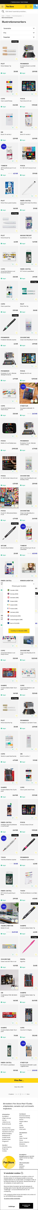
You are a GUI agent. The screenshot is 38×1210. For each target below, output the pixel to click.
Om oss (4, 1120)
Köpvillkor (5, 1145)
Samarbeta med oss (8, 1131)
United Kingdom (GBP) (16, 619)
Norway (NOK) (14, 594)
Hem (3, 16)
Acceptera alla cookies (26, 1205)
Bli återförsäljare (7, 1133)
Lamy (20, 1136)
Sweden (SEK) (14, 590)
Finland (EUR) (14, 601)
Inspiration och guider (8, 1129)
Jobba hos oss (6, 1122)
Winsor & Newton (24, 1142)
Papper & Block (23, 1121)
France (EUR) (13, 608)
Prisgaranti (5, 1141)
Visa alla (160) (23, 1146)
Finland (21, 1167)
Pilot (20, 1134)
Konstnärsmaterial (24, 1115)
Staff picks (22, 1129)
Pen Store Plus (6, 1128)
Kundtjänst (5, 1116)
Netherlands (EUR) (15, 616)
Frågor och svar (6, 1118)
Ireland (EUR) (13, 605)
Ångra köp (5, 1149)
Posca (21, 1140)
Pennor (8, 16)
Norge (21, 1164)
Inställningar (11, 1206)
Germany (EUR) (14, 612)
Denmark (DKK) (14, 597)
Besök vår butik (6, 1124)
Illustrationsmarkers (7, 17)
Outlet (21, 1125)
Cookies (4, 1151)
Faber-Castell (23, 1138)
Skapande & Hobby (24, 1117)
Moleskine (22, 1144)
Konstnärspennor (17, 16)
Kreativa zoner (6, 1139)
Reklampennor (6, 1135)
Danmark (21, 1166)
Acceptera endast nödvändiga (12, 1198)
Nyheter (21, 1127)
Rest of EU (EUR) (14, 623)
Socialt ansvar (6, 1137)
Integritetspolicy (7, 1147)
